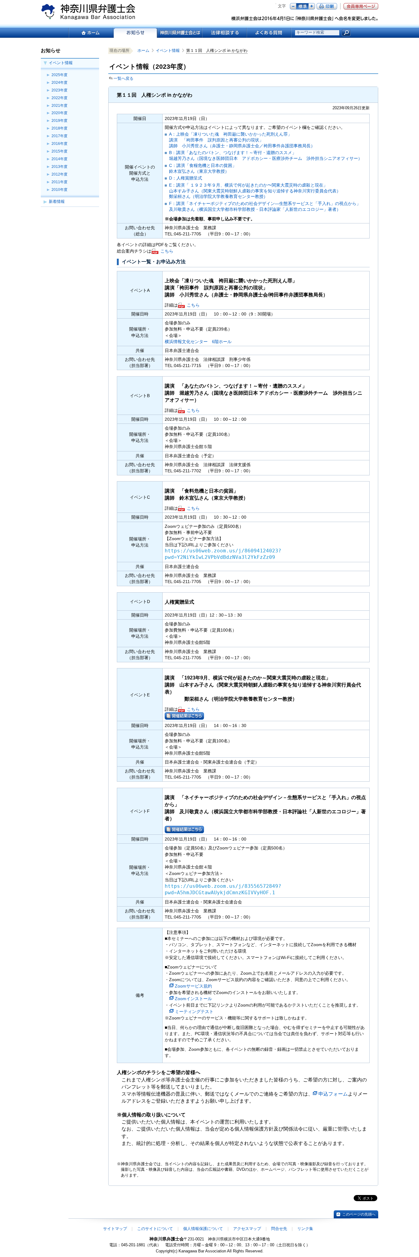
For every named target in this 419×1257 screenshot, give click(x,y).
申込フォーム (333, 1093)
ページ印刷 (327, 6)
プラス (312, 6)
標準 (302, 6)
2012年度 (59, 174)
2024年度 (59, 82)
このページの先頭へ (358, 1214)
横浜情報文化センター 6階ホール (198, 341)
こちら (166, 251)
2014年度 (59, 159)
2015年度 (59, 151)
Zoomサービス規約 (193, 986)
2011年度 (59, 182)
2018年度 (59, 128)
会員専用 (361, 6)
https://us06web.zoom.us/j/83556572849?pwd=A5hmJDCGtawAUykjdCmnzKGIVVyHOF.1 (223, 889)
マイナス (293, 6)
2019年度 (59, 120)
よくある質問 (268, 33)
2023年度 (59, 90)
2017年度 (59, 136)
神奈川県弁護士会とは (179, 33)
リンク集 (305, 1228)
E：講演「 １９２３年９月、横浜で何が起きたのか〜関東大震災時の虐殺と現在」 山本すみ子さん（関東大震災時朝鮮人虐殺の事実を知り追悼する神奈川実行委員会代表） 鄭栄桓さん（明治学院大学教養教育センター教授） (255, 191)
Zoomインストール (193, 998)
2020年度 (59, 113)
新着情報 (57, 201)
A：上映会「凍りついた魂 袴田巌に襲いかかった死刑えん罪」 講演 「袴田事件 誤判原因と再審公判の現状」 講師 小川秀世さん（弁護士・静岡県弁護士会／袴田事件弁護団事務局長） (242, 140)
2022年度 (59, 98)
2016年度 (59, 143)
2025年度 (59, 75)
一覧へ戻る (123, 78)
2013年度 (59, 166)
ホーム (90, 33)
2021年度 (59, 105)
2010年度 (59, 189)
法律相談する (224, 33)
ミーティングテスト (194, 1011)
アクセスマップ (247, 1228)
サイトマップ (115, 1228)
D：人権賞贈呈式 (185, 178)
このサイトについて (155, 1228)
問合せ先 (279, 1228)
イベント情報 (61, 62)
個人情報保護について (203, 1228)
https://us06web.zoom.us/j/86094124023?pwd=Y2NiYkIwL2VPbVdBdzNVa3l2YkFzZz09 (223, 554)
